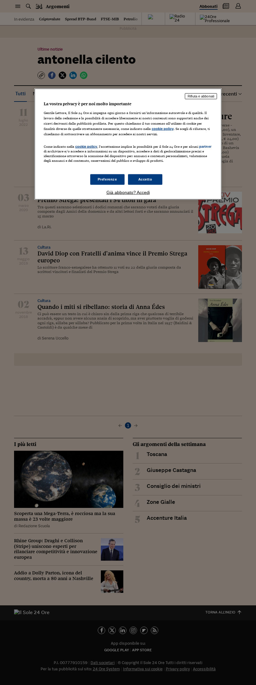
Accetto (145, 179)
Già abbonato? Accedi (128, 192)
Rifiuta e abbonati (201, 96)
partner (205, 146)
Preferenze (107, 179)
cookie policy (163, 128)
